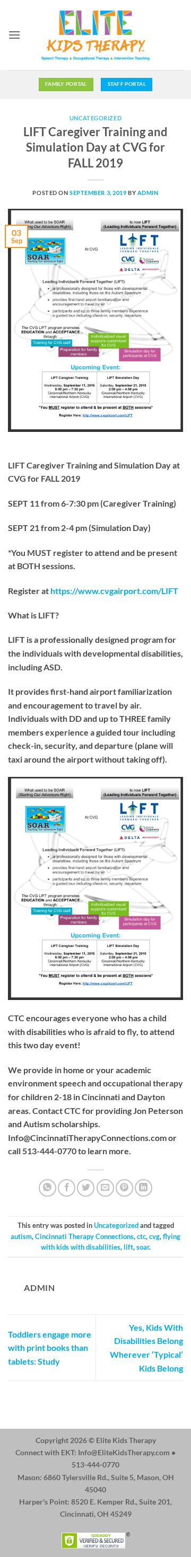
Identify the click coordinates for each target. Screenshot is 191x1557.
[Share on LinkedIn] (143, 1188)
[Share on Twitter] (85, 1188)
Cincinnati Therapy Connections (84, 1236)
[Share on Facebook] (66, 1188)
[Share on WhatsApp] (47, 1188)
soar (142, 1247)
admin (148, 192)
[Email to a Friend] (105, 1188)
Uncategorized (95, 117)
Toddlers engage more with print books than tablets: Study (49, 1347)
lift (128, 1247)
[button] (14, 35)
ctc (141, 1236)
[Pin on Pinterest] (124, 1188)
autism (21, 1236)
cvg (154, 1236)
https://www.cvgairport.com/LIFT (114, 591)
